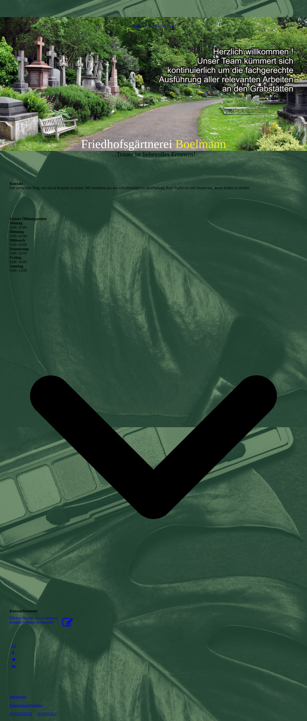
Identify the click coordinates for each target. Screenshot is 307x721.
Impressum (18, 697)
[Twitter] (14, 660)
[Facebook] (13, 653)
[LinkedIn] (13, 666)
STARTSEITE (141, 26)
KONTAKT (167, 26)
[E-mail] (14, 646)
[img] (153, 84)
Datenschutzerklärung (26, 705)
